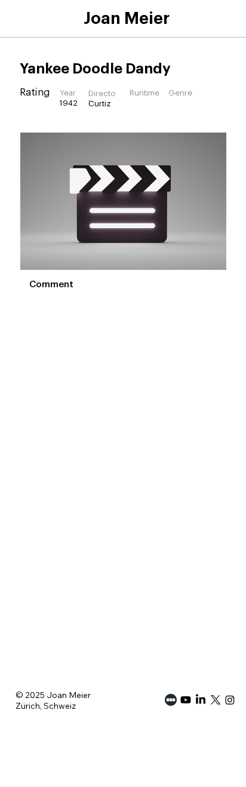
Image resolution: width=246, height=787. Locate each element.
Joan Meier (127, 18)
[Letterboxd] (171, 700)
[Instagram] (230, 700)
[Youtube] (186, 700)
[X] (216, 700)
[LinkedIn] (201, 700)
